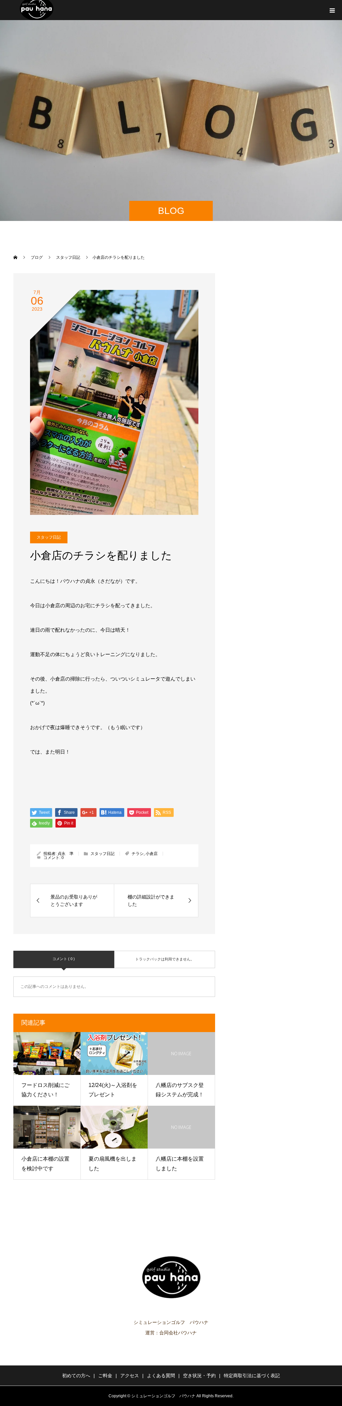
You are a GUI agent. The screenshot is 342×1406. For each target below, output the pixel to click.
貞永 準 (65, 853)
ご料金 (105, 1375)
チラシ (138, 853)
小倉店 (152, 853)
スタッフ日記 (49, 537)
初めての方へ (76, 1375)
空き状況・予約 (199, 1375)
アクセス (129, 1375)
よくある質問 (161, 1375)
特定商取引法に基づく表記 (252, 1375)
